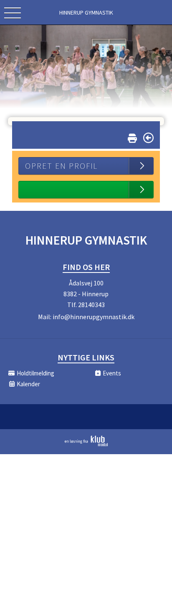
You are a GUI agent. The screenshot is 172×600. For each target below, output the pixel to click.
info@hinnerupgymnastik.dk (93, 316)
